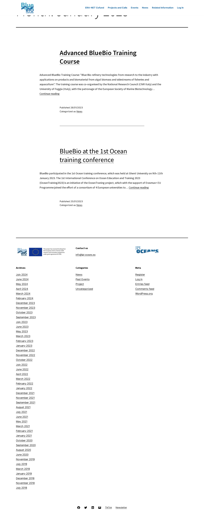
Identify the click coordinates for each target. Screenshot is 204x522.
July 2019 (21, 464)
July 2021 (21, 411)
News (145, 7)
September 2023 (26, 317)
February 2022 (24, 383)
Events (134, 7)
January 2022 (24, 388)
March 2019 (23, 468)
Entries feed (142, 284)
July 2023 (21, 322)
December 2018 (25, 478)
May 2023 (22, 331)
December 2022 (25, 350)
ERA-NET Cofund (94, 7)
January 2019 (24, 473)
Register (140, 274)
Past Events (83, 279)
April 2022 (22, 374)
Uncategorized (84, 288)
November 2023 (25, 307)
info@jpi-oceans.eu (85, 254)
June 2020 (22, 454)
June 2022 (22, 369)
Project (80, 284)
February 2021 (24, 430)
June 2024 (22, 279)
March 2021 (23, 426)
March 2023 (23, 336)
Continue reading (50, 93)
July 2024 (22, 274)
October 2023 (24, 312)
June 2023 (22, 326)
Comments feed (144, 288)
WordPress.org (144, 293)
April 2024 (22, 288)
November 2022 (25, 355)
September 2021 (25, 402)
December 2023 (25, 303)
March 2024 (23, 293)
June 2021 (22, 416)
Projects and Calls (117, 7)
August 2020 (23, 449)
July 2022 (21, 364)
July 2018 (21, 487)
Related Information (162, 7)
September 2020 (26, 445)
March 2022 (23, 378)
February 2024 (24, 298)
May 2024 (22, 284)
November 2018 (25, 483)
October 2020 (24, 440)
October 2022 (24, 359)
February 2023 (24, 341)
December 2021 (25, 393)
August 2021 (23, 407)
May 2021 (21, 421)
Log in (139, 279)
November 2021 (25, 397)
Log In (180, 7)
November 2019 (25, 459)
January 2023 (24, 345)
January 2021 (24, 435)
